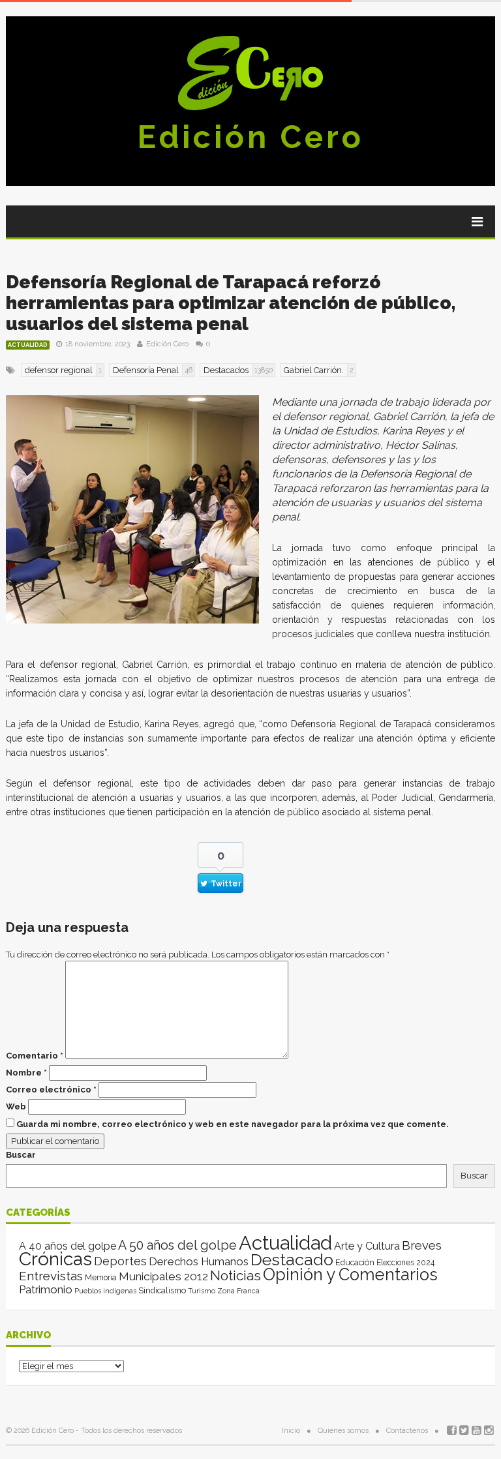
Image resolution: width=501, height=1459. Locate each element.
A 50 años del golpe (177, 1245)
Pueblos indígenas (105, 1291)
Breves (422, 1245)
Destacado (291, 1259)
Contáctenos (407, 1430)
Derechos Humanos (199, 1261)
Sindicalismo (162, 1290)
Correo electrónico (51, 1089)
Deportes (120, 1261)
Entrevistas (51, 1276)
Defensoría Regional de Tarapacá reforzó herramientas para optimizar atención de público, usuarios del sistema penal (230, 303)
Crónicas (55, 1259)
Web (16, 1106)
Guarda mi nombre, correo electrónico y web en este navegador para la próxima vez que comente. (232, 1124)
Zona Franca (238, 1291)
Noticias (235, 1275)
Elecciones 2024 (405, 1262)
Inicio (291, 1430)
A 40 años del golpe (67, 1246)
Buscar (21, 1155)
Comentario (34, 1055)
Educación (354, 1262)
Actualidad (28, 345)
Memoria (101, 1277)
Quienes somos (343, 1430)
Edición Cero (250, 137)
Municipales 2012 (163, 1276)
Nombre (26, 1072)
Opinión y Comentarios (350, 1274)
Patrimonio (45, 1289)
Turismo (201, 1291)
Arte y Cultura (367, 1246)
